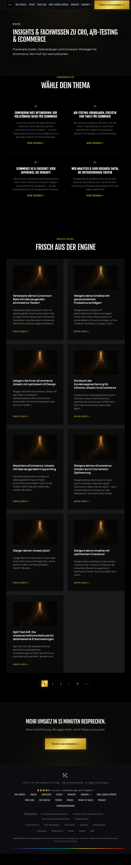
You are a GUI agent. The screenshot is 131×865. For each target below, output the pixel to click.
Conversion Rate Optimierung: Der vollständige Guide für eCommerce (36, 114)
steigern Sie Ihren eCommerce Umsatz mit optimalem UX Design (34, 382)
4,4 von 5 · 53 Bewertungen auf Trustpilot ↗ (72, 790)
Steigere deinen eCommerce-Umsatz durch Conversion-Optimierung (93, 469)
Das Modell (21, 4)
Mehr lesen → (21, 331)
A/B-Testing (69, 824)
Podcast (102, 800)
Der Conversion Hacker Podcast (56, 819)
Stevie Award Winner (73, 782)
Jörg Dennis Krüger (59, 4)
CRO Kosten (44, 800)
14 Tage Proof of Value (96, 782)
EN (9, 4)
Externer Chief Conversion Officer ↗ (88, 814)
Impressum (41, 831)
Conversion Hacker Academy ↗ (54, 814)
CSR (92, 831)
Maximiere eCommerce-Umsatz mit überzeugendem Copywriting (34, 467)
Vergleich (46, 794)
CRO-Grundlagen (51, 824)
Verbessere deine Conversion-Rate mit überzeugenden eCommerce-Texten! (33, 299)
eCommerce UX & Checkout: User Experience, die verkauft (36, 170)
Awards (82, 831)
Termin (58, 800)
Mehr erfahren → (35, 143)
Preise (32, 4)
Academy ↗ (86, 4)
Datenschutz (57, 831)
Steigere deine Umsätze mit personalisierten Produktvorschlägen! (92, 299)
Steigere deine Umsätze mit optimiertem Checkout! (92, 552)
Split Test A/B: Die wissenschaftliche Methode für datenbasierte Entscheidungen (33, 635)
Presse (70, 800)
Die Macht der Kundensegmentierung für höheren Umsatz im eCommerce (95, 384)
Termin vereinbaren (110, 4)
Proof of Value (85, 800)
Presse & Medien (82, 819)
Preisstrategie (99, 824)
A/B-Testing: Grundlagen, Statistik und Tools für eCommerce (95, 114)
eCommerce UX (32, 824)
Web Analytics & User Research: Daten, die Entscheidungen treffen (95, 170)
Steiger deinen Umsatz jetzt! (31, 550)
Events (59, 794)
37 (78, 683)
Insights (75, 4)
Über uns (41, 4)
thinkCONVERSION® (65, 806)
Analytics (84, 824)
